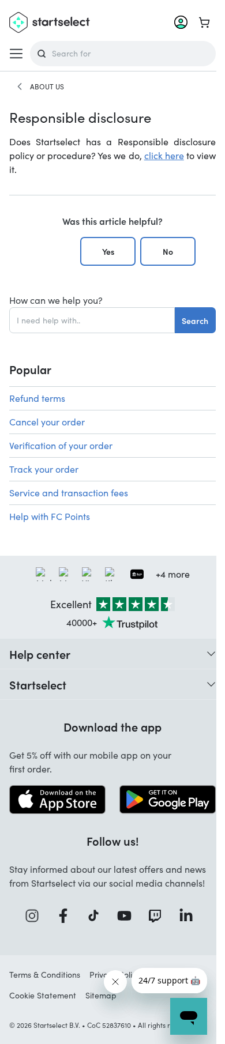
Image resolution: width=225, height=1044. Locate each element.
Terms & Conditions (44, 974)
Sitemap (101, 995)
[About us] (19, 86)
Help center (39, 654)
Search (195, 320)
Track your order (43, 469)
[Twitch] (158, 916)
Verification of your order (60, 445)
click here (164, 155)
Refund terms (37, 398)
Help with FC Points (49, 516)
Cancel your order (47, 422)
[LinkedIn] (189, 916)
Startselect (37, 684)
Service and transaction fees (68, 493)
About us (47, 86)
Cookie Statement (42, 995)
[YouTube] (128, 916)
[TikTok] (97, 916)
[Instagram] (35, 916)
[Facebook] (66, 916)
